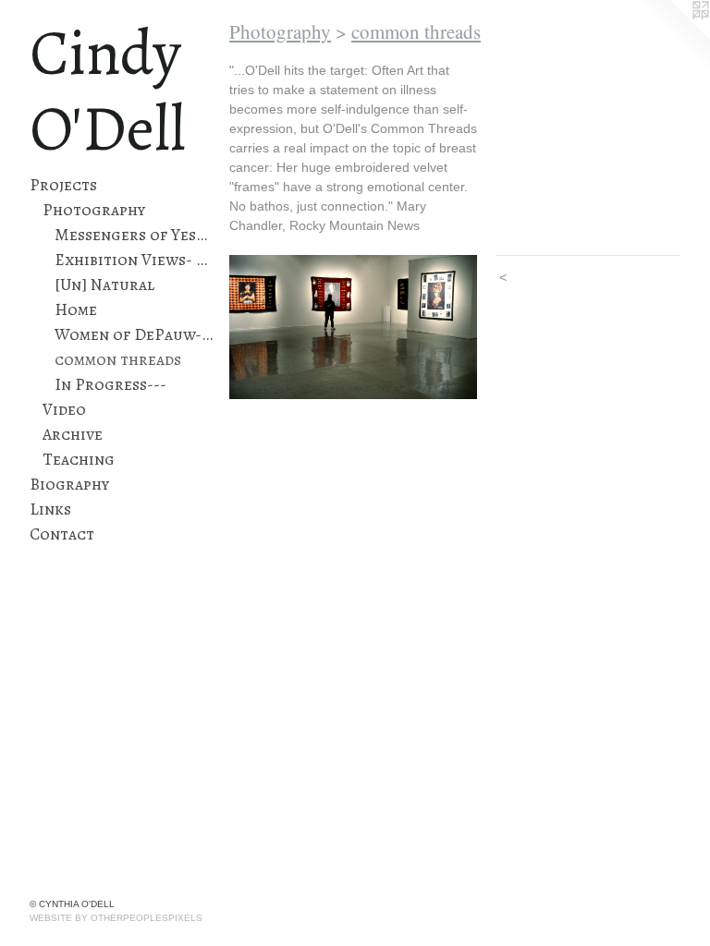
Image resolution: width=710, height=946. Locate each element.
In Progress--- (110, 384)
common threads (118, 359)
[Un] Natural (104, 284)
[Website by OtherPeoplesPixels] (673, 37)
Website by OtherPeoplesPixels (116, 918)
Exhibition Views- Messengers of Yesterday (134, 260)
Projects (63, 185)
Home (76, 309)
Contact (62, 534)
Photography (94, 210)
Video (64, 409)
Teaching (79, 459)
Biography (69, 484)
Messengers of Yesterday (134, 235)
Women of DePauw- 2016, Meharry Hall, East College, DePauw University (134, 334)
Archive (73, 434)
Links (50, 509)
